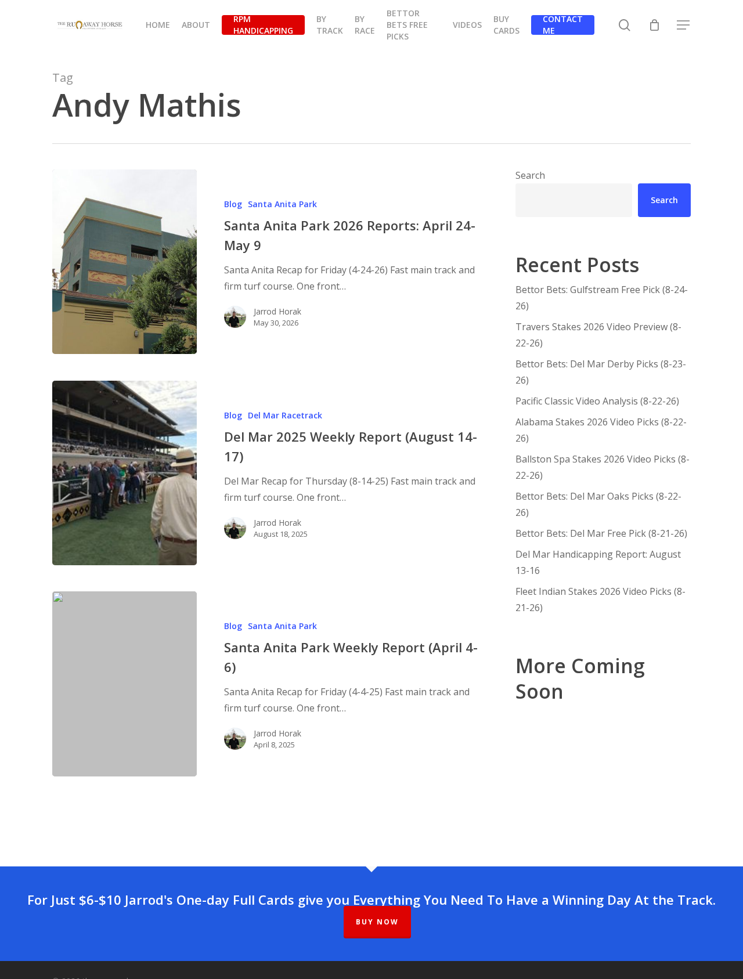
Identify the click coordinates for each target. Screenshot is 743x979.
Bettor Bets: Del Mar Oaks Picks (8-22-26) (598, 504)
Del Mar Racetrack (285, 415)
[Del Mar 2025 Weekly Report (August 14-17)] (124, 473)
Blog (233, 203)
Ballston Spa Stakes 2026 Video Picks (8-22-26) (602, 467)
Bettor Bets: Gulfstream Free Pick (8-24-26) (601, 297)
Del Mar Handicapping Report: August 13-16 (598, 562)
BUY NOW (377, 922)
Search (530, 175)
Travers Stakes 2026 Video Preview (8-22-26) (598, 334)
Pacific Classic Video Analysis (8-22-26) (597, 401)
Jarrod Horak (277, 311)
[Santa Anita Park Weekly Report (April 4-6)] (124, 683)
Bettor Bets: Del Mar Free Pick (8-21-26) (601, 533)
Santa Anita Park (282, 203)
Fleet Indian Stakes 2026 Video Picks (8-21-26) (600, 599)
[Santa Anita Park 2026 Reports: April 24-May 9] (124, 261)
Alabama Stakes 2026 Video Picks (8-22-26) (601, 430)
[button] (684, 25)
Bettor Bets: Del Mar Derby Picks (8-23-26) (600, 371)
